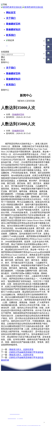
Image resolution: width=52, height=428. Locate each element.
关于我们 (11, 18)
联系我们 (11, 35)
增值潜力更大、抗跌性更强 (21, 349)
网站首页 (11, 12)
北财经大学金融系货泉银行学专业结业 (26, 352)
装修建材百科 (13, 23)
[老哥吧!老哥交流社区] (22, 7)
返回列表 (5, 360)
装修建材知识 (13, 29)
